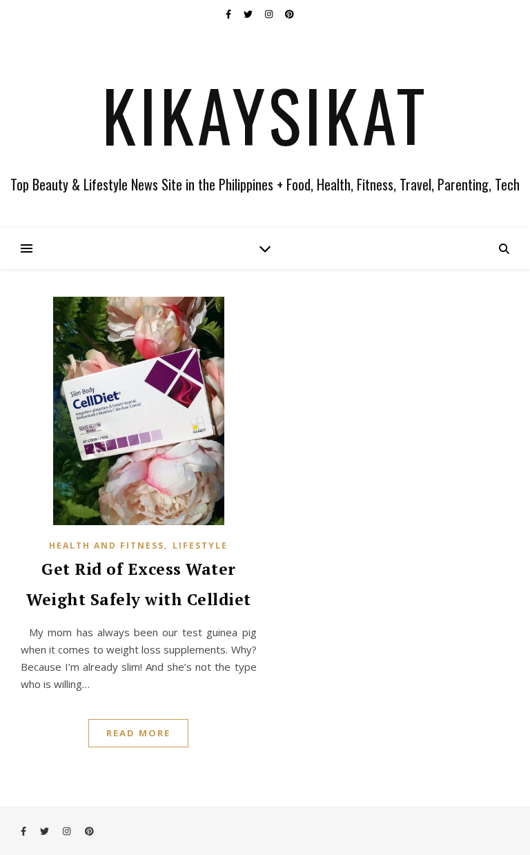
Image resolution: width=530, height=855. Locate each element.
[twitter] (249, 14)
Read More (138, 733)
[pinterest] (289, 14)
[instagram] (270, 14)
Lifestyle (200, 545)
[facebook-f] (229, 14)
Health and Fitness (106, 545)
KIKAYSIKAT (265, 114)
